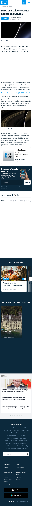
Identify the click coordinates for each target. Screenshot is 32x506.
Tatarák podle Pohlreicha (20, 441)
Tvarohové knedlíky (22, 446)
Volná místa (7, 464)
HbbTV (5, 470)
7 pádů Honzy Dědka (12, 438)
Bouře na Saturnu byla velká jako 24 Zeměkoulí (15, 93)
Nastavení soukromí (21, 484)
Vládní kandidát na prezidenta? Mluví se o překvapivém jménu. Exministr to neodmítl (13, 398)
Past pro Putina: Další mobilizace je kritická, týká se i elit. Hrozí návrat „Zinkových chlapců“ (15, 390)
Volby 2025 (22, 438)
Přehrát (6, 329)
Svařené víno (8, 441)
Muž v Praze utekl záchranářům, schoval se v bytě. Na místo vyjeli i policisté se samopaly (15, 407)
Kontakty (18, 470)
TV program (16, 430)
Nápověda (18, 477)
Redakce (18, 479)
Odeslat (27, 182)
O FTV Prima (7, 462)
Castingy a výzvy (20, 467)
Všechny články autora (20, 160)
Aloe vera (8, 443)
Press (17, 464)
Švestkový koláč (22, 448)
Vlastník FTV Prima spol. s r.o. (8, 480)
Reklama (6, 467)
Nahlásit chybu (7, 484)
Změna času (25, 430)
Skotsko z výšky (7, 331)
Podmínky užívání (8, 472)
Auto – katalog (22, 435)
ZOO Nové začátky (11, 435)
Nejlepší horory (7, 430)
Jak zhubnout (10, 428)
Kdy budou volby (21, 433)
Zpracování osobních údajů (21, 473)
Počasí (13, 433)
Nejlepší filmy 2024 (20, 428)
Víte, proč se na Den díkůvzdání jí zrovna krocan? (12, 284)
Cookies (6, 477)
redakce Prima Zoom (15, 19)
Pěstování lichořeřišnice (19, 443)
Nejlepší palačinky (11, 448)
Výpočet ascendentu (10, 446)
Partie (8, 433)
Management (19, 462)
